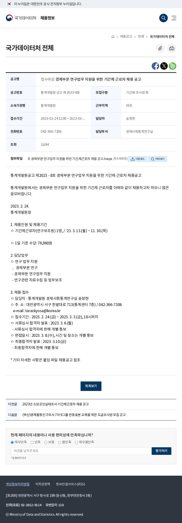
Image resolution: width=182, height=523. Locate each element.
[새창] (155, 66)
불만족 (66, 442)
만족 (38, 442)
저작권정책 (42, 484)
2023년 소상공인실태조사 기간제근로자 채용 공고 (55, 404)
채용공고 (126, 37)
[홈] (113, 36)
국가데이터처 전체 (162, 37)
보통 (51, 442)
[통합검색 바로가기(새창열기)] (163, 18)
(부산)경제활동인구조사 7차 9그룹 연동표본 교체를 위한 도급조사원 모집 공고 (74, 415)
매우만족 (21, 442)
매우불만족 (86, 442)
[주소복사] (160, 48)
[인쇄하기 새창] (171, 48)
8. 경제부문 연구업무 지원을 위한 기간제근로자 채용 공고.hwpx (70, 159)
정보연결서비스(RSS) (70, 484)
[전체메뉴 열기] (172, 18)
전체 (141, 37)
